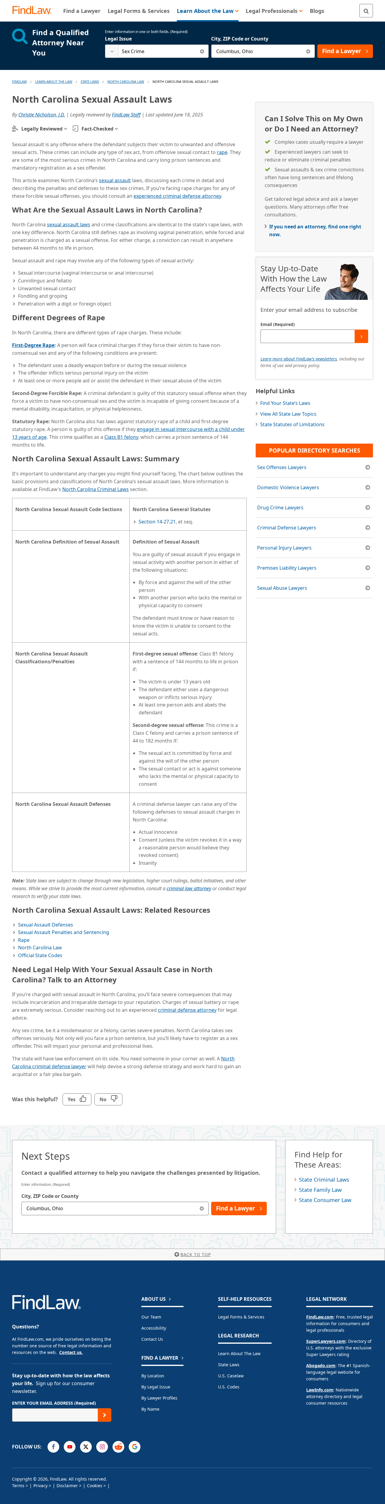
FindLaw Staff (126, 114)
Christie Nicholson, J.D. (41, 114)
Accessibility (153, 1328)
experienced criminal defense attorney (177, 196)
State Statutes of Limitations (292, 424)
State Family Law (320, 1189)
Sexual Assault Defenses (45, 924)
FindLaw (19, 81)
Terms (18, 1485)
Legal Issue (118, 38)
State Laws (90, 81)
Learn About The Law (53, 81)
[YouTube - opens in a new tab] (69, 1447)
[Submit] (361, 336)
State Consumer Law (325, 1200)
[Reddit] (118, 1447)
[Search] (366, 10)
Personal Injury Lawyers (284, 547)
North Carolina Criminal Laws (95, 489)
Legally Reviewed (42, 128)
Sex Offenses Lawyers (281, 467)
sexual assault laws (68, 224)
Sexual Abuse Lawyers (282, 588)
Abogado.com (320, 1365)
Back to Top (195, 1254)
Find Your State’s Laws (285, 403)
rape (222, 152)
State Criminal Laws (324, 1179)
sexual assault (115, 180)
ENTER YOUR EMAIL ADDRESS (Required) (54, 1403)
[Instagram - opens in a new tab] (102, 1447)
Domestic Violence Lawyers (288, 487)
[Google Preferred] (134, 1447)
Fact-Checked (97, 128)
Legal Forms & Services (241, 1317)
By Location (152, 1376)
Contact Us (152, 1339)
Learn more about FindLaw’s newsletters (298, 359)
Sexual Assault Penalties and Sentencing (63, 932)
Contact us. (71, 1352)
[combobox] (157, 51)
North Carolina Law (125, 81)
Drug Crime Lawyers (280, 507)
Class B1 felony (121, 437)
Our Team (151, 1317)
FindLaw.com (320, 1317)
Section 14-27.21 (157, 521)
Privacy (40, 1485)
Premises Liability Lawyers (286, 568)
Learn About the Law (239, 1353)
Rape (23, 940)
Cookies (94, 1485)
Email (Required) (277, 324)
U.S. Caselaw (231, 1376)
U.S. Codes (228, 1387)
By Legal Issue (155, 1387)
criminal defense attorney (187, 1010)
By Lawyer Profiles (159, 1398)
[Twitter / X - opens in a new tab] (86, 1447)
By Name (150, 1409)
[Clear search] (202, 51)
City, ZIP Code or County (239, 38)
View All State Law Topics (288, 414)
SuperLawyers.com (326, 1341)
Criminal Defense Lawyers (286, 527)
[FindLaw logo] (34, 11)
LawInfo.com (319, 1390)
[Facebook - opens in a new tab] (53, 1447)
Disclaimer (67, 1485)
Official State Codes (40, 955)
